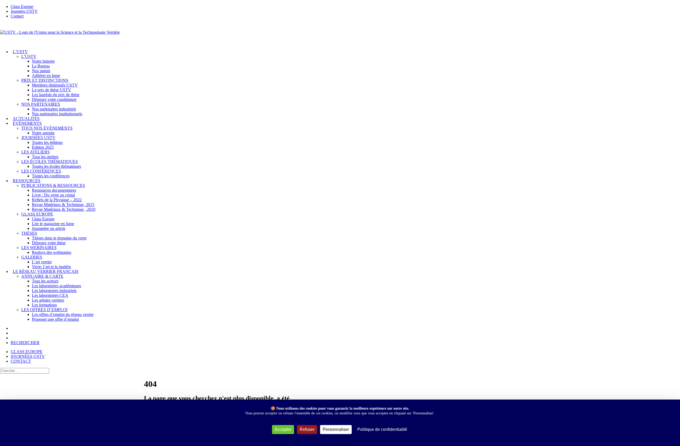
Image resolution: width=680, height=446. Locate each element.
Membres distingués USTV (55, 85)
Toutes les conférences (51, 176)
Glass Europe (43, 219)
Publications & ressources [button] (53, 185)
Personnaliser (336, 429)
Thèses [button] (29, 233)
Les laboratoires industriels (54, 290)
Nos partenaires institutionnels (57, 114)
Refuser (307, 429)
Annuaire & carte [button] (42, 276)
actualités (26, 118)
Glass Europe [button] (37, 214)
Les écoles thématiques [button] (49, 161)
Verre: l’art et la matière (51, 266)
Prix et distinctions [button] (44, 80)
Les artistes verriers (48, 300)
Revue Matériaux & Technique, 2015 (63, 204)
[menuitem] (345, 6)
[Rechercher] (24, 370)
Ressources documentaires (54, 190)
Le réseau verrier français (45, 271)
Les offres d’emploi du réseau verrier (63, 314)
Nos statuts (41, 70)
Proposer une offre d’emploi (55, 319)
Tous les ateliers (45, 157)
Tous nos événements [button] (47, 128)
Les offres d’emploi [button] (44, 309)
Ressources (26, 180)
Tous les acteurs (45, 281)
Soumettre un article (48, 228)
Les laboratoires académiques (56, 286)
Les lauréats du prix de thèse (55, 94)
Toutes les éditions (47, 142)
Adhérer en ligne (46, 75)
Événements (27, 123)
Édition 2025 (43, 147)
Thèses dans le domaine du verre (59, 238)
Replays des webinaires (51, 252)
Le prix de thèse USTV (51, 90)
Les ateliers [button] (35, 152)
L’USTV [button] (28, 56)
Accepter (283, 429)
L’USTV (20, 51)
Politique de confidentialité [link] (382, 429)
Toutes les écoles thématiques (56, 166)
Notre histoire (43, 61)
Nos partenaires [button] (40, 104)
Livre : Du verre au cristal (53, 195)
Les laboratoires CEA (50, 295)
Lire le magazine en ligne (53, 223)
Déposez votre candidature (54, 99)
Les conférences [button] (41, 171)
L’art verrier (42, 262)
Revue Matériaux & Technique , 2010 (63, 209)
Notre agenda (43, 133)
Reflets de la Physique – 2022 (57, 200)
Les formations (44, 305)
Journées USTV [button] (38, 137)
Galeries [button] (31, 257)
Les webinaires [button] (39, 247)
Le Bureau (41, 66)
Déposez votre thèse (49, 243)
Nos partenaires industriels (54, 109)
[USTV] (340, 34)
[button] (25, 342)
